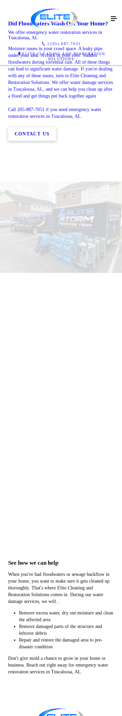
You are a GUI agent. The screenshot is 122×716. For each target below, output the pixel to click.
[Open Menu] (114, 19)
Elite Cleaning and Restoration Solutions (63, 56)
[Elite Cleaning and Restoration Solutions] (54, 18)
